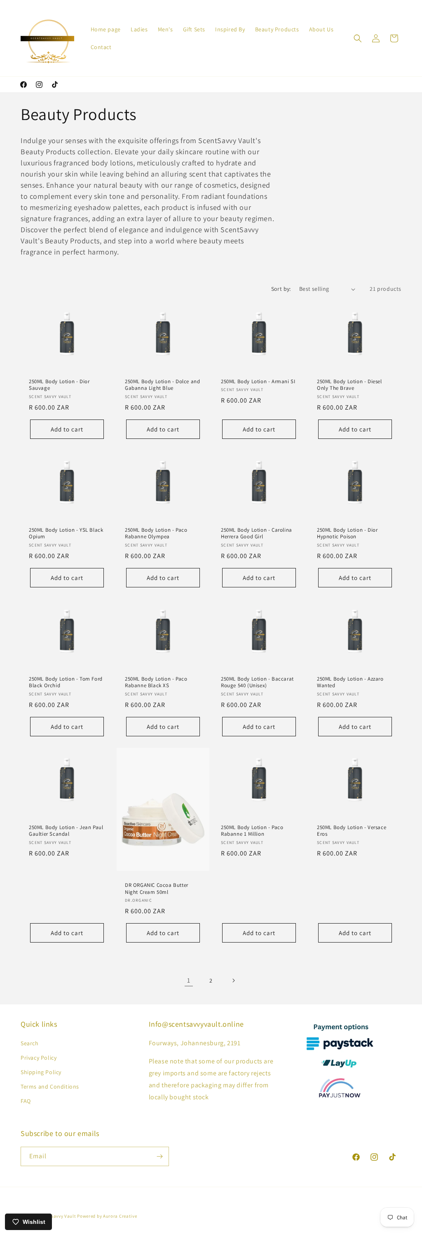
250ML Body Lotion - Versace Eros (351, 830)
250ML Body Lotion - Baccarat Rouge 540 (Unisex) (257, 682)
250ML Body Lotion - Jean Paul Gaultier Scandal (66, 830)
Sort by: (281, 288)
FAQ (26, 1101)
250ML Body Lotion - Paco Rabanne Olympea (156, 533)
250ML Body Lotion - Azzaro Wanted (350, 682)
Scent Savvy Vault (57, 1216)
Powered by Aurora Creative (107, 1216)
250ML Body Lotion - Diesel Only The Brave (349, 385)
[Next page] (233, 980)
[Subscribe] (159, 1156)
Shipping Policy (41, 1072)
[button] (358, 38)
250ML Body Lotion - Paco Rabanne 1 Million (252, 830)
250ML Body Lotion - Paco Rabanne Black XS (156, 682)
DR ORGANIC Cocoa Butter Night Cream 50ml (156, 888)
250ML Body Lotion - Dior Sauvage (59, 385)
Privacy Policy (38, 1057)
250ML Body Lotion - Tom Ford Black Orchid (66, 682)
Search (30, 1043)
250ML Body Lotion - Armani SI (258, 381)
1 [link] (188, 980)
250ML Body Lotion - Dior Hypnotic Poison (347, 533)
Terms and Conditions (50, 1086)
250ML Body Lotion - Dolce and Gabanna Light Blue (162, 385)
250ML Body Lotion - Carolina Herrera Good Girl (256, 533)
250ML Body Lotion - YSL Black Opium (66, 533)
